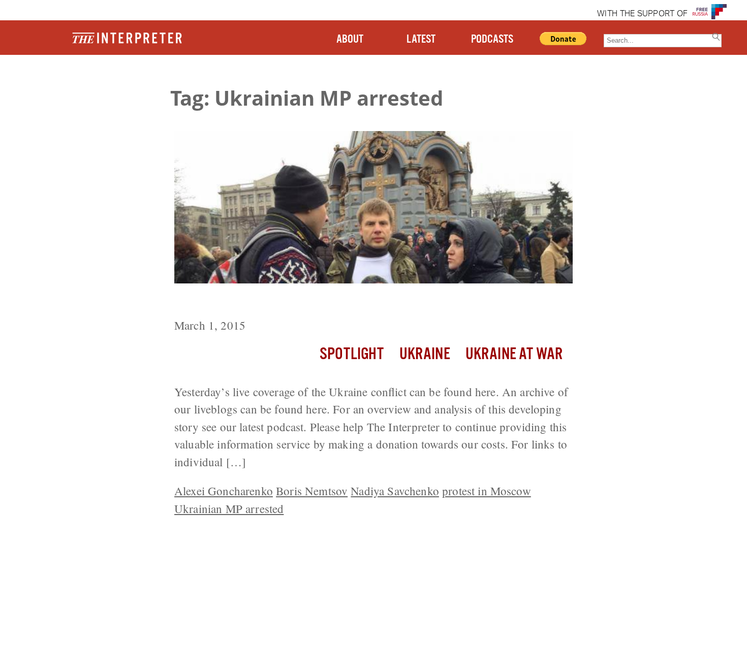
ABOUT (349, 39)
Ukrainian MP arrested (229, 508)
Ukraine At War (514, 354)
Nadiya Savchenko (395, 490)
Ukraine (424, 354)
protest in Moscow (486, 490)
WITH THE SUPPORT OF (642, 14)
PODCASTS (492, 39)
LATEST (421, 39)
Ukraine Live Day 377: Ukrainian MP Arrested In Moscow (342, 302)
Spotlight (352, 354)
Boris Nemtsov (312, 490)
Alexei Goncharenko (223, 490)
